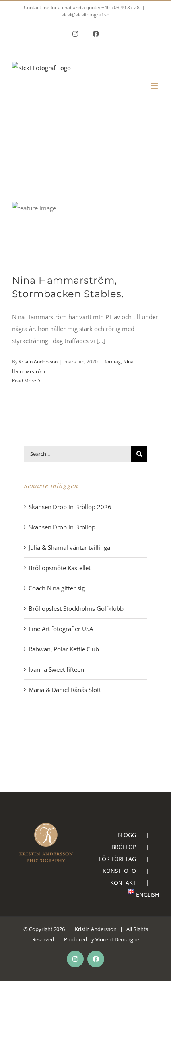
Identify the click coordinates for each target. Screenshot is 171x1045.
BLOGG (126, 835)
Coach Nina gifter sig (57, 588)
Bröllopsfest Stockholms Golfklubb (76, 608)
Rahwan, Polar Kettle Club (64, 649)
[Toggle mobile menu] (155, 86)
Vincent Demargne (117, 939)
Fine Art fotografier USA (61, 629)
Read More (24, 380)
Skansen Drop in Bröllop (62, 527)
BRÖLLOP (123, 847)
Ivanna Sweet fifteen (56, 669)
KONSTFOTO (119, 870)
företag (113, 361)
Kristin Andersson (38, 361)
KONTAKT (123, 882)
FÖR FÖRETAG (117, 859)
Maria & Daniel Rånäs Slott (65, 690)
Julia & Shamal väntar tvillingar (71, 547)
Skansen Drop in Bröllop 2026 (70, 507)
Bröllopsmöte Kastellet (60, 568)
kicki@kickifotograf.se (85, 14)
